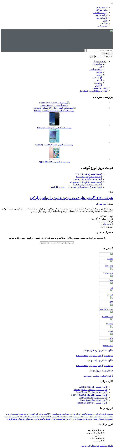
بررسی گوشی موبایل (64, 414)
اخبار (105, 20)
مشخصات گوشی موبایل (42, 419)
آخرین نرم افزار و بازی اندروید (93, 90)
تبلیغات (104, 23)
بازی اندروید (101, 18)
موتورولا (98, 82)
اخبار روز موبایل (100, 88)
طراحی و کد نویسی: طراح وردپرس (97, 445)
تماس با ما (102, 26)
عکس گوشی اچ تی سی (31, 414)
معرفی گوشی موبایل (16, 414)
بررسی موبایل (30, 419)
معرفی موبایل (102, 419)
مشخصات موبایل (56, 419)
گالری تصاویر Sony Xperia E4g (93, 397)
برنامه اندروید (101, 15)
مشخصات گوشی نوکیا (106, 414)
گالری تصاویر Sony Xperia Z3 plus (91, 392)
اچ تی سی (97, 77)
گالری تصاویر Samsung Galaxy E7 (91, 403)
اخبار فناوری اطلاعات (52, 416)
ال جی (99, 80)
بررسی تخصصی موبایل (70, 416)
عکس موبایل (15, 416)
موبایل (8, 419)
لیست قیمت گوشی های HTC (88, 174)
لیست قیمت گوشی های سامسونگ (86, 182)
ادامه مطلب (107, 224)
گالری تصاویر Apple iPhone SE (93, 387)
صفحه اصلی (101, 7)
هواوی (43, 416)
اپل (100, 67)
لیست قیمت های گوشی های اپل (87, 184)
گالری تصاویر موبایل (34, 416)
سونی (99, 74)
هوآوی (99, 72)
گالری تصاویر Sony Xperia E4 (93, 400)
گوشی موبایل (43, 414)
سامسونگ (97, 64)
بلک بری (95, 414)
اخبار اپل (78, 414)
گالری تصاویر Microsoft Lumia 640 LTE (89, 395)
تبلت (21, 416)
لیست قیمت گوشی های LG (89, 176)
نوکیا (63, 419)
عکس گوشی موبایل (95, 416)
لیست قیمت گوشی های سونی (88, 179)
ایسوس (98, 85)
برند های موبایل (100, 61)
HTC (49, 414)
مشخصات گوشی (87, 414)
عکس (25, 416)
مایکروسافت (96, 69)
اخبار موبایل (101, 204)
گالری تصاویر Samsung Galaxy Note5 (90, 389)
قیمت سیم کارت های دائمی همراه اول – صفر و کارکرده (76, 187)
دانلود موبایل (101, 10)
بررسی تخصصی (100, 12)
